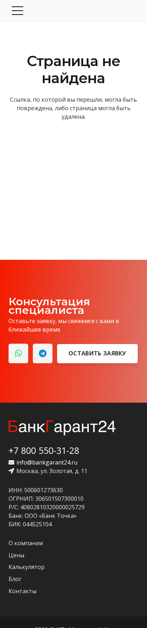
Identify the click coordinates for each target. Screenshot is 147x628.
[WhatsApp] (18, 353)
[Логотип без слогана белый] (62, 427)
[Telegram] (42, 353)
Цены (16, 555)
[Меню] (74, 11)
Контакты (22, 591)
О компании (26, 543)
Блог (15, 579)
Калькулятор (27, 567)
